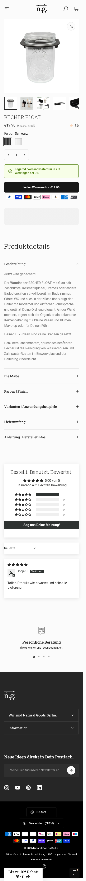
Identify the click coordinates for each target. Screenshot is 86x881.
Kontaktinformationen (41, 859)
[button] (23, 494)
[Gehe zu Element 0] (10, 103)
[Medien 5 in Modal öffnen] (71, 26)
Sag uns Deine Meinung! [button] (41, 525)
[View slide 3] (44, 656)
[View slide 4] (49, 656)
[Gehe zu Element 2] (26, 103)
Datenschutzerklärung (34, 854)
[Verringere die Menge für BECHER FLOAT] (8, 155)
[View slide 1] (34, 656)
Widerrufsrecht (13, 854)
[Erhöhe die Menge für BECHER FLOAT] (24, 155)
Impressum (60, 854)
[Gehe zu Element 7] (75, 103)
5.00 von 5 (52, 481)
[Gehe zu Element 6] (59, 103)
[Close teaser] (44, 866)
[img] (18, 565)
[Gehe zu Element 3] (43, 103)
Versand (72, 854)
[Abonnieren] (71, 770)
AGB (50, 854)
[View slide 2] (39, 656)
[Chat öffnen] (75, 873)
